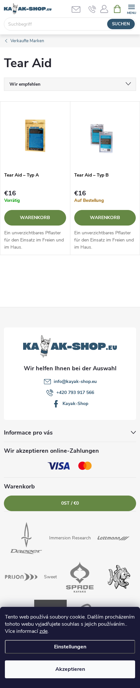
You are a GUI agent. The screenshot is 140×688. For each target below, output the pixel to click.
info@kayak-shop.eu (75, 381)
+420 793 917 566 (75, 392)
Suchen (121, 24)
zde (43, 631)
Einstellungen (70, 646)
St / (70, 503)
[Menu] (131, 8)
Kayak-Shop (75, 403)
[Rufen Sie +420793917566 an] (92, 9)
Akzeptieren (70, 669)
